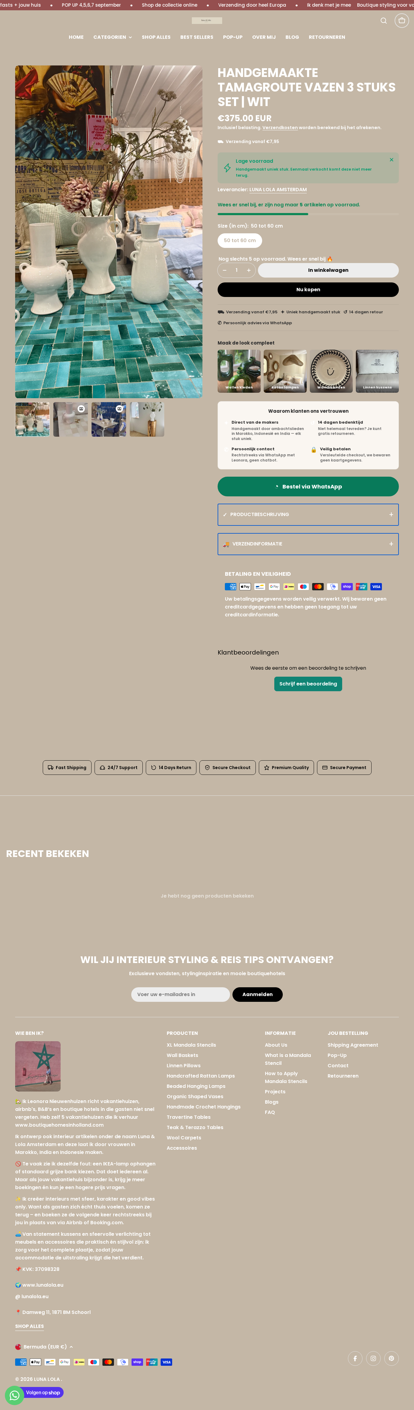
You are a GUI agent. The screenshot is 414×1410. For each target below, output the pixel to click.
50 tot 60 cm (240, 240)
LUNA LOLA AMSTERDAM (278, 189)
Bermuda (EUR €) (45, 1346)
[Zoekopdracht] (383, 20)
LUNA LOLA (47, 1379)
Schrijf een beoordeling (308, 683)
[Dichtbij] (391, 159)
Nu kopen (308, 289)
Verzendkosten (280, 128)
